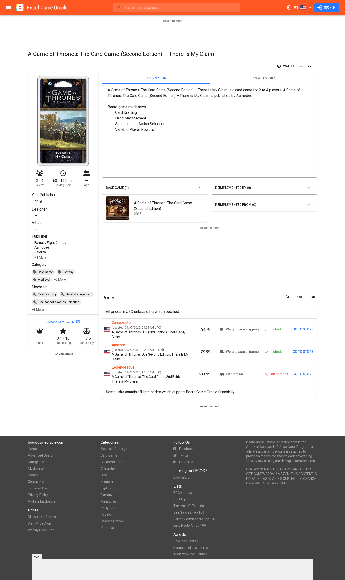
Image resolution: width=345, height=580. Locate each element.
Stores (33, 475)
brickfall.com (182, 477)
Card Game (109, 455)
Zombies (107, 528)
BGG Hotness (183, 493)
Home (32, 449)
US (296, 7)
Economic (108, 482)
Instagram (186, 462)
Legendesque (123, 367)
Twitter (184, 455)
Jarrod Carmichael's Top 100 (194, 519)
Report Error (303, 297)
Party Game (109, 508)
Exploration (109, 488)
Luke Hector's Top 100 (189, 525)
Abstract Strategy (114, 449)
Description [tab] (156, 78)
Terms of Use (38, 488)
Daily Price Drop (39, 523)
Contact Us (36, 482)
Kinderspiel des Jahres (190, 554)
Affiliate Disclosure (41, 501)
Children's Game (112, 462)
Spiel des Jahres (185, 541)
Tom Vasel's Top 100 (188, 506)
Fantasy (106, 495)
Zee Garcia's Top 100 (188, 512)
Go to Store (303, 329)
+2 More (60, 279)
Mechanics (36, 468)
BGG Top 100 (182, 499)
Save (309, 66)
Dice (104, 475)
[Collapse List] (199, 187)
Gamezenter (122, 322)
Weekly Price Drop (41, 530)
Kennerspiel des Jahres (190, 547)
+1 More (40, 257)
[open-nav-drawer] (8, 7)
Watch (288, 66)
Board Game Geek (60, 321)
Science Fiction (112, 521)
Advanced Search (41, 455)
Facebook (186, 449)
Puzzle (106, 514)
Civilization (109, 468)
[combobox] (176, 7)
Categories (36, 462)
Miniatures (108, 501)
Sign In (330, 7)
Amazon (118, 345)
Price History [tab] (263, 78)
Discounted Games (42, 517)
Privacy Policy (38, 495)
